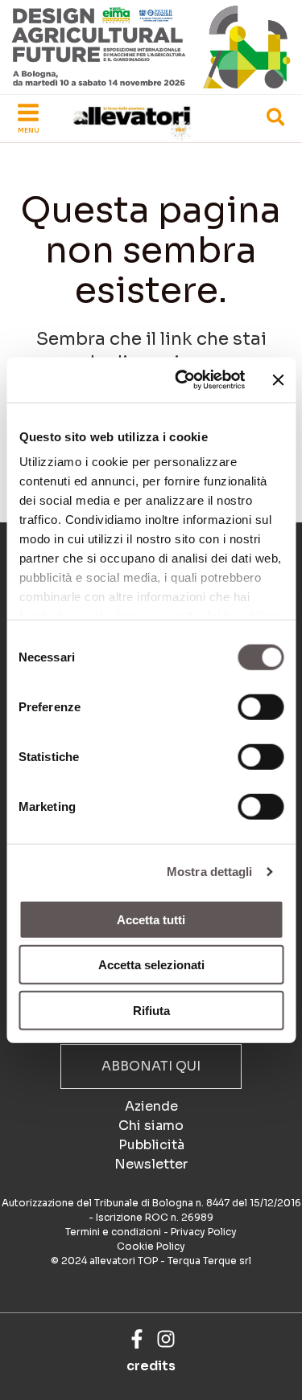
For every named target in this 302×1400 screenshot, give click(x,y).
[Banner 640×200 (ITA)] (151, 46)
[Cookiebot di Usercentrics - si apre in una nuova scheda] (182, 380)
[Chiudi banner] (277, 380)
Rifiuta (151, 1010)
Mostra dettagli (210, 871)
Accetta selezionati (151, 965)
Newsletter (151, 1164)
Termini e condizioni (113, 1232)
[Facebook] (137, 1339)
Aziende (151, 1106)
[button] (277, 120)
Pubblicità (151, 1144)
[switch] (260, 706)
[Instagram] (166, 1339)
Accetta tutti (151, 919)
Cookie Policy (151, 1246)
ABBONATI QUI (151, 1066)
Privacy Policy (204, 1232)
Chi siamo (151, 1125)
